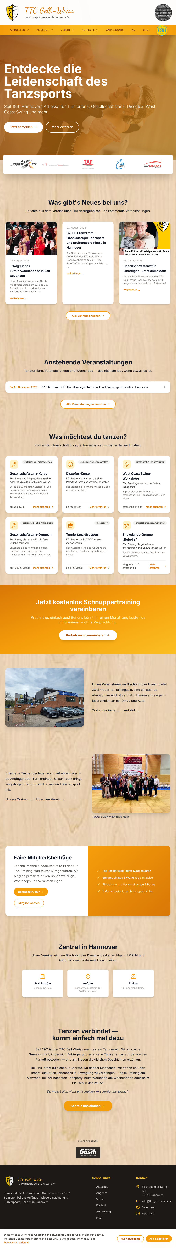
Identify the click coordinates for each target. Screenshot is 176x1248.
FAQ (132, 29)
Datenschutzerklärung (16, 1242)
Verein (65, 29)
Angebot (43, 29)
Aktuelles (17, 29)
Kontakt (88, 29)
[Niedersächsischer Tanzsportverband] (55, 164)
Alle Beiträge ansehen (86, 315)
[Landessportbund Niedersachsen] (120, 164)
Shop (146, 29)
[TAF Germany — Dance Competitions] (88, 164)
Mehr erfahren (62, 127)
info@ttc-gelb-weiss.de (157, 1201)
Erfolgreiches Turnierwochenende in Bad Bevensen (30, 270)
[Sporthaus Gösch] (88, 1152)
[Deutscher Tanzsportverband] (23, 164)
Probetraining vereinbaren (85, 635)
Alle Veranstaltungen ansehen (86, 404)
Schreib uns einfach (86, 1106)
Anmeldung (114, 29)
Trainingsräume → (105, 710)
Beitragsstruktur (29, 891)
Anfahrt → (131, 710)
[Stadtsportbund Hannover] (152, 164)
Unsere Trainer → (19, 799)
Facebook (148, 1207)
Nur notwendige (130, 1238)
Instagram (148, 1213)
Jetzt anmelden (21, 127)
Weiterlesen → (18, 298)
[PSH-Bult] (161, 30)
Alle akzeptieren (158, 1238)
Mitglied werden (29, 903)
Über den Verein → (50, 799)
